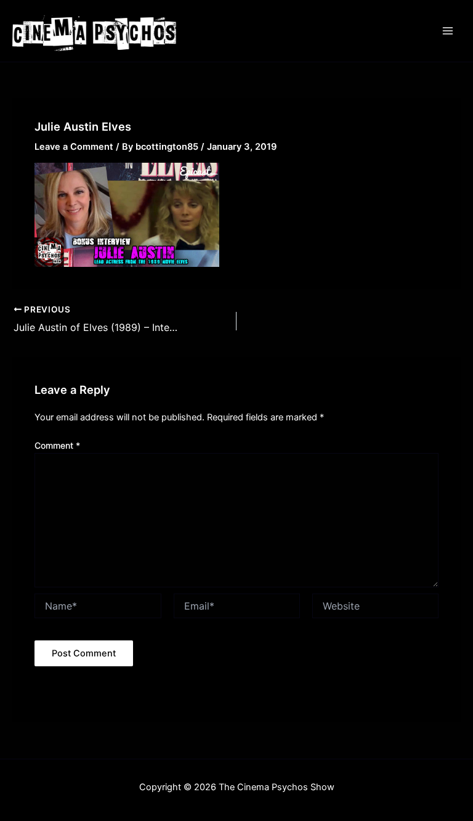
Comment (57, 445)
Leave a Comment (73, 146)
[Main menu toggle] (448, 31)
